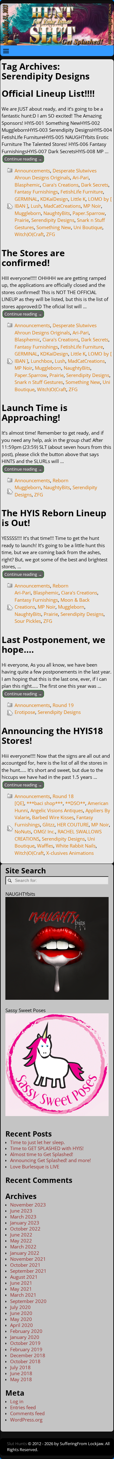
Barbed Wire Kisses (53, 817)
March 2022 (23, 1246)
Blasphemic (27, 185)
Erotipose (25, 712)
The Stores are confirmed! (33, 258)
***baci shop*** (45, 803)
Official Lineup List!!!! (48, 93)
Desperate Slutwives (75, 170)
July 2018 (20, 1367)
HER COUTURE (73, 824)
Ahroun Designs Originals (42, 177)
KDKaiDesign (54, 199)
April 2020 (21, 1325)
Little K (78, 199)
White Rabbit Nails (76, 845)
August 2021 (24, 1277)
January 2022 (24, 1253)
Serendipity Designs (52, 220)
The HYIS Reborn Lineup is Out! (54, 518)
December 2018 (27, 1355)
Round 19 (63, 705)
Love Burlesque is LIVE (34, 1166)
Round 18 (63, 796)
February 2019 (26, 1349)
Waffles (45, 845)
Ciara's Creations (60, 185)
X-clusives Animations (70, 853)
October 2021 (25, 1265)
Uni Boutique (87, 227)
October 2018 (25, 1361)
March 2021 (23, 1295)
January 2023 (24, 1222)
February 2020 (26, 1331)
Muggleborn (28, 213)
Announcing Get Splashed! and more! (50, 1160)
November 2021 (28, 1259)
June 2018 (21, 1373)
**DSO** (75, 803)
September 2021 (28, 1271)
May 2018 (21, 1379)
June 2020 (21, 1313)
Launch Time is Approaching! (34, 412)
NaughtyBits (56, 213)
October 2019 (25, 1343)
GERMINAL (26, 199)
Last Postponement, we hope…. (53, 644)
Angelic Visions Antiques (56, 810)
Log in (16, 1401)
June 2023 (21, 1210)
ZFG (50, 234)
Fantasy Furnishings (36, 191)
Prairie (22, 220)
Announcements (32, 170)
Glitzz (48, 824)
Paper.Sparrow (89, 213)
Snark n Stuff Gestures (39, 382)
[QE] (19, 803)
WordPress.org (26, 1419)
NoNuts (23, 831)
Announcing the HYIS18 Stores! (52, 735)
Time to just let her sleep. (37, 1142)
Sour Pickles (28, 621)
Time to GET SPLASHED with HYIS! (47, 1148)
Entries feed (23, 1407)
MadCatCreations (62, 206)
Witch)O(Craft (29, 234)
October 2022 (25, 1228)
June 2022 (21, 1234)
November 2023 (28, 1204)
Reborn (60, 480)
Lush (36, 206)
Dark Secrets (94, 185)
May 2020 (21, 1319)
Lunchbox (41, 361)
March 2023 (23, 1216)
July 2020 (20, 1307)
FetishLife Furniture (81, 191)
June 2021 (21, 1283)
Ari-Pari (81, 177)
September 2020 (28, 1301)
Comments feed (27, 1413)
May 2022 (21, 1240)
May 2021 (21, 1289)
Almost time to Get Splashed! (41, 1154)
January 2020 (24, 1337)
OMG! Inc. (44, 831)
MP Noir (92, 206)
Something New (53, 227)
